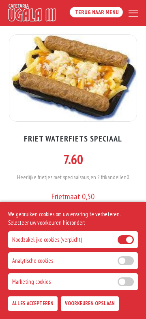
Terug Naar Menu (96, 12)
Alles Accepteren (33, 303)
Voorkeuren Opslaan (90, 303)
